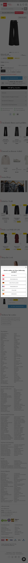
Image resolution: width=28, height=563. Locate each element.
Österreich (14, 279)
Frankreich (14, 286)
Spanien (14, 294)
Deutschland (14, 282)
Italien (14, 290)
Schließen (26, 267)
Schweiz (14, 275)
